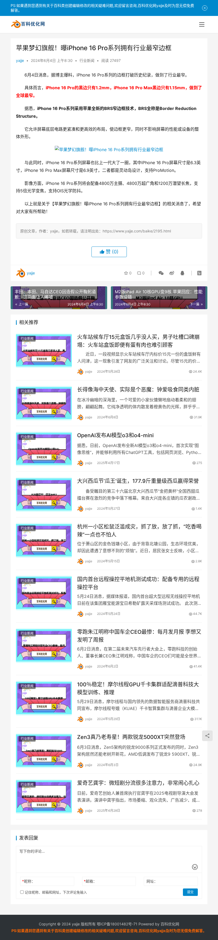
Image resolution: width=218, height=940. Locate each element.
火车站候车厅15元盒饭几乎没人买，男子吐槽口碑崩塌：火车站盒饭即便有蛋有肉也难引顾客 (138, 341)
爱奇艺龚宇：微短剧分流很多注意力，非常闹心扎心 (138, 783)
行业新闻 (86, 60)
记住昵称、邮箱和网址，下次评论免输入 (55, 892)
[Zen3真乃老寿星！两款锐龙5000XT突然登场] (44, 750)
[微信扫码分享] (161, 273)
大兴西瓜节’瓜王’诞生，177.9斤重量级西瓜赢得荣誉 (138, 481)
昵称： (28, 881)
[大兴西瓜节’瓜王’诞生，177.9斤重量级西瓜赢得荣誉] (44, 494)
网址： (152, 881)
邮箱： (90, 881)
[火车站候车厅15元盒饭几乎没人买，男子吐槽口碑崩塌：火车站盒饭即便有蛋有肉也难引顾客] (44, 350)
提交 (190, 892)
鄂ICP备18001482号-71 (116, 924)
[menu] (201, 24)
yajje (20, 60)
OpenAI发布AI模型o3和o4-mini (115, 435)
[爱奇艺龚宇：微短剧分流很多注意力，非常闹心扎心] (44, 796)
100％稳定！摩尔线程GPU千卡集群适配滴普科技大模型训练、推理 (138, 688)
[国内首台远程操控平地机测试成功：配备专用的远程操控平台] (44, 592)
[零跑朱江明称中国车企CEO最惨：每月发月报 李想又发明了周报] (44, 645)
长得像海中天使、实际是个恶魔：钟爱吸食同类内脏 (138, 389)
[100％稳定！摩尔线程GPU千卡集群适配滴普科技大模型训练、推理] (44, 697)
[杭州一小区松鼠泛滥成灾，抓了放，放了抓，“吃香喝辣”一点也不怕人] (44, 540)
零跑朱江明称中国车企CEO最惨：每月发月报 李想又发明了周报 (139, 636)
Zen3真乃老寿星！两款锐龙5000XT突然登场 (131, 737)
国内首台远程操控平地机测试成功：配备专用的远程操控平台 (138, 583)
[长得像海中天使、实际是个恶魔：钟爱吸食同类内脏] (44, 403)
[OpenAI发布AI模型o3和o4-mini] (44, 448)
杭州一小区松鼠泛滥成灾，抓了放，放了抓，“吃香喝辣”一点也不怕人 (139, 531)
